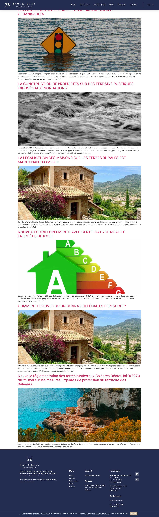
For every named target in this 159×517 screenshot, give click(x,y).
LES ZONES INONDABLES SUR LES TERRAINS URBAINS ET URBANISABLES (66, 12)
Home (73, 5)
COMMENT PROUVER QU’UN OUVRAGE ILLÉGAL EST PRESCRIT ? (72, 306)
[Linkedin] (137, 474)
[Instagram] (137, 479)
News (111, 5)
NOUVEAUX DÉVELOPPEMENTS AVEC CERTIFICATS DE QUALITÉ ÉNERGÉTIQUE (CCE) (71, 234)
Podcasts (122, 5)
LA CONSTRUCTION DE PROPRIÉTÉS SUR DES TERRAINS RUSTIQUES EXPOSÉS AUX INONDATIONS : (76, 86)
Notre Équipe (100, 5)
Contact (133, 5)
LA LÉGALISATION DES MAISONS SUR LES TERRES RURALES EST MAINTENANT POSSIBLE (72, 160)
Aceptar (133, 514)
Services (84, 5)
